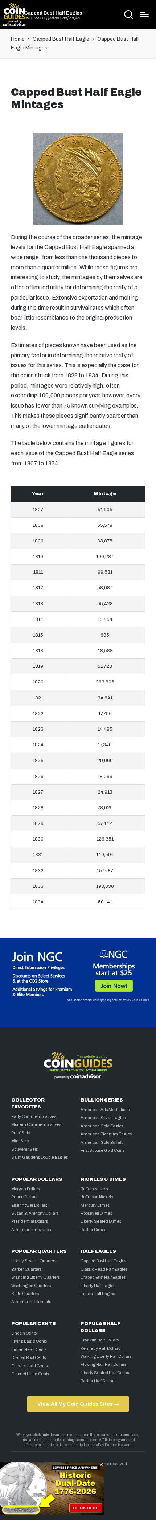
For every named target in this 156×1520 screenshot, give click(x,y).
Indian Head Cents (28, 1349)
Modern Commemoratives (36, 1124)
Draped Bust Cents (28, 1357)
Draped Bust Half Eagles (103, 1277)
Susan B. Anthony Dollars (34, 1213)
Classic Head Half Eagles (104, 1269)
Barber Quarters (26, 1269)
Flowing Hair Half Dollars (103, 1364)
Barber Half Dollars (98, 1381)
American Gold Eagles (102, 1126)
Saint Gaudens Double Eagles (39, 1157)
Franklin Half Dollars (100, 1340)
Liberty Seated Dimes (101, 1221)
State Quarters (25, 1293)
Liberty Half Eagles (98, 1285)
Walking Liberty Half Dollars (106, 1356)
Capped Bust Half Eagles (53, 13)
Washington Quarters (31, 1285)
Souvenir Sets (24, 1149)
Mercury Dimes (95, 1205)
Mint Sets (20, 1141)
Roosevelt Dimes (96, 1213)
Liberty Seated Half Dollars (105, 1373)
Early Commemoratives (33, 1116)
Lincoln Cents (24, 1333)
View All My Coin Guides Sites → (78, 1404)
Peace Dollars (24, 1197)
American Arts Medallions (105, 1109)
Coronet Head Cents (30, 1374)
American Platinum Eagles (106, 1134)
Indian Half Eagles (98, 1293)
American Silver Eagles (103, 1117)
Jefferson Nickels (97, 1197)
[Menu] (144, 14)
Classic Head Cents (29, 1366)
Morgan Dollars (25, 1189)
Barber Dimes (93, 1229)
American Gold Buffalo (102, 1142)
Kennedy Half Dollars (100, 1348)
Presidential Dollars (29, 1221)
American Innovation (31, 1229)
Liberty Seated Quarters (33, 1261)
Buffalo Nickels (94, 1189)
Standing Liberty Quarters (35, 1277)
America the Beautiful (32, 1301)
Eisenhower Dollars (29, 1205)
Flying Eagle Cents (29, 1341)
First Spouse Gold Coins (102, 1150)
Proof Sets (20, 1133)
